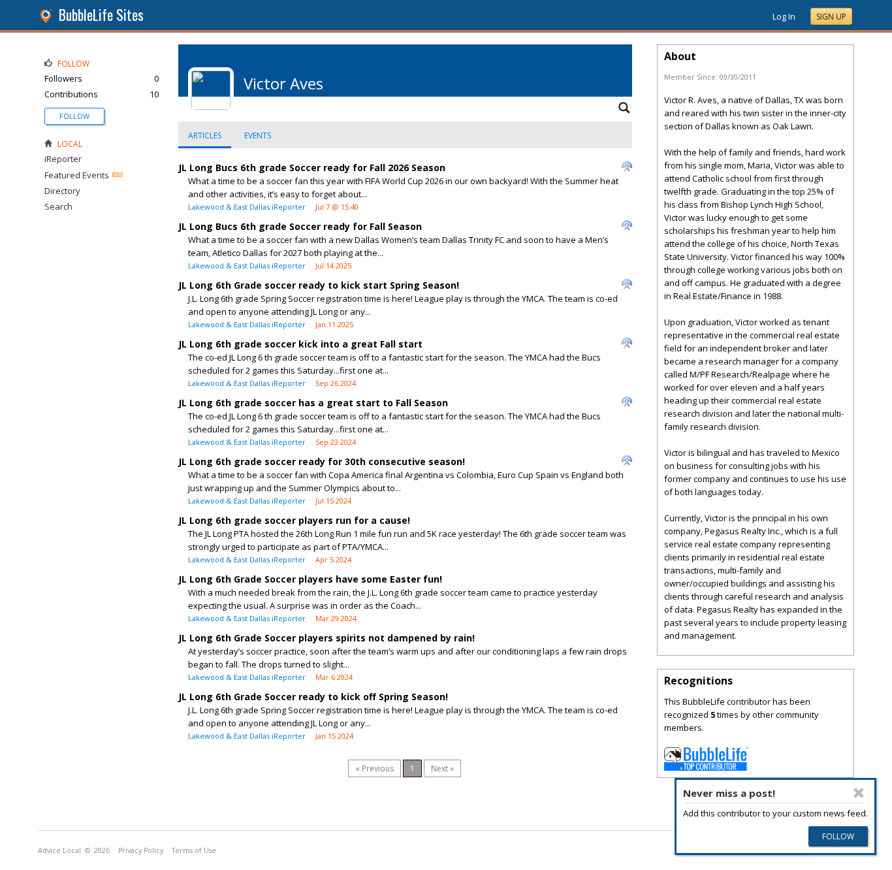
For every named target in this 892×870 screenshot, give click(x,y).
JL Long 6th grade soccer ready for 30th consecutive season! (321, 461)
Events (257, 135)
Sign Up (831, 16)
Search (58, 206)
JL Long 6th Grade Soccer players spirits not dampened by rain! (326, 638)
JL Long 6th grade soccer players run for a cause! (294, 520)
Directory (62, 191)
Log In (784, 16)
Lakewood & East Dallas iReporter (247, 207)
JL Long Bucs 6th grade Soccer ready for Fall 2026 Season (311, 167)
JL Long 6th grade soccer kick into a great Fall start (300, 344)
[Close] (859, 792)
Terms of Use (194, 850)
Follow (74, 116)
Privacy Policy (140, 850)
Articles (204, 135)
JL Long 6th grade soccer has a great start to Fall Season (313, 402)
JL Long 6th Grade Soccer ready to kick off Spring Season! (313, 696)
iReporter (63, 159)
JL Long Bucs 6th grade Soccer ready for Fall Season (300, 226)
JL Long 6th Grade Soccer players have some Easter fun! (310, 579)
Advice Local (59, 850)
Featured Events (76, 175)
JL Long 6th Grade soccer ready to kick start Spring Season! (318, 285)
